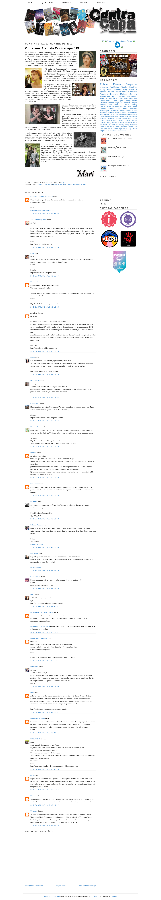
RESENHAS (66, 3)
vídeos (108, 101)
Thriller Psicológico (108, 96)
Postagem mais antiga (87, 885)
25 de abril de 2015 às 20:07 (44, 712)
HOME (29, 3)
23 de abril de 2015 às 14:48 (44, 374)
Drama (117, 84)
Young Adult (106, 89)
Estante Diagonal (36, 525)
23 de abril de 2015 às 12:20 (44, 307)
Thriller (118, 92)
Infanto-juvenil (125, 110)
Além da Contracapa (52, 896)
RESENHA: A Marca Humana (119, 138)
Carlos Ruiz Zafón (126, 99)
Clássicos (132, 92)
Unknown (33, 796)
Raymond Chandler (122, 103)
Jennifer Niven (122, 130)
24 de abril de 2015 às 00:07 (44, 606)
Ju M (32, 775)
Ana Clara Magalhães (38, 220)
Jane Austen (70, 184)
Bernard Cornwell (117, 120)
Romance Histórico (107, 118)
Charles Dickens (131, 120)
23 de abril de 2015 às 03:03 (44, 214)
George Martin (131, 101)
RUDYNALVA (35, 739)
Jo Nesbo (109, 99)
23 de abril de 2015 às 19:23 (44, 519)
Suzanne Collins (125, 112)
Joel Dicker (111, 124)
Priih (32, 253)
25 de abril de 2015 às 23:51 (44, 733)
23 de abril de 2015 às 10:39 (44, 247)
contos (125, 92)
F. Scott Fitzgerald (125, 122)
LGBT (115, 99)
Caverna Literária (36, 427)
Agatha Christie (107, 92)
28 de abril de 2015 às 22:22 (44, 826)
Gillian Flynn (115, 110)
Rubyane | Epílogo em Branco (41, 196)
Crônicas (103, 122)
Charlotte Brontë (44, 184)
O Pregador (95, 896)
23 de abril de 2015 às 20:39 (44, 547)
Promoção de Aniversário (118, 166)
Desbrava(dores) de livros (40, 626)
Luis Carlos (34, 484)
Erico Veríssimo (130, 108)
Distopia (121, 96)
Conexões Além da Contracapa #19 (52, 48)
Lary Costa (34, 667)
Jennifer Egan (123, 116)
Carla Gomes (35, 576)
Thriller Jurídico (112, 129)
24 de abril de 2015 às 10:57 (44, 632)
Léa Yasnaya (35, 380)
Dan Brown (127, 107)
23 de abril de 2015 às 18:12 (44, 447)
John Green (81, 184)
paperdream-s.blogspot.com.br (42, 210)
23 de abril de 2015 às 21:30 (44, 570)
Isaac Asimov (113, 105)
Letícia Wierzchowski (114, 107)
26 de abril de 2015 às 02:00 (44, 769)
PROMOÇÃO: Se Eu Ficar (118, 148)
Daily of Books (35, 567)
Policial (104, 84)
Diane (32, 357)
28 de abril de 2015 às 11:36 (44, 790)
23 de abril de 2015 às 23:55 (44, 588)
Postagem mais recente (34, 885)
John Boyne (118, 101)
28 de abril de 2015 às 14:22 (44, 805)
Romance (133, 89)
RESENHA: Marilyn (115, 157)
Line (32, 692)
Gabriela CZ (34, 404)
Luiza (32, 594)
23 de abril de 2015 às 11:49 (44, 276)
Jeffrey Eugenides (131, 124)
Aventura (104, 94)
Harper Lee (103, 131)
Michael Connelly (128, 94)
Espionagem (104, 110)
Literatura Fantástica (109, 87)
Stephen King (120, 89)
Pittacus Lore (114, 108)
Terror (102, 99)
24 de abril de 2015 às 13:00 (44, 686)
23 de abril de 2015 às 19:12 (44, 496)
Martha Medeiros (121, 127)
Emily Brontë (58, 184)
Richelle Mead (113, 112)
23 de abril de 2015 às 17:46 (44, 421)
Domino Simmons (37, 282)
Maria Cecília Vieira (37, 718)
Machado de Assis (107, 127)
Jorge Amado (122, 129)
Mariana (33, 453)
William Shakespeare (123, 118)
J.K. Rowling (125, 105)
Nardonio (33, 502)
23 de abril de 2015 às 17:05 (44, 398)
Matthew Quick (127, 114)
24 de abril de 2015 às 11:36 (44, 661)
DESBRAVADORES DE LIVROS (42, 612)
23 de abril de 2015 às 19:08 (44, 478)
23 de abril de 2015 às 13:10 (44, 351)
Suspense (131, 84)
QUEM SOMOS (47, 3)
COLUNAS (84, 3)
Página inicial (61, 885)
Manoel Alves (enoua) (38, 638)
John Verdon (133, 116)
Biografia (114, 94)
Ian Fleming (120, 124)
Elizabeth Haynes (112, 116)
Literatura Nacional (107, 103)
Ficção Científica (129, 87)
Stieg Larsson (132, 129)
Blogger (114, 896)
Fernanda (34, 553)
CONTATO (101, 3)
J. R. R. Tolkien (115, 114)
